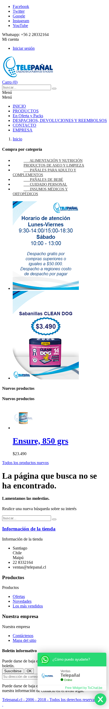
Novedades (22, 601)
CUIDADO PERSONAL (48, 184)
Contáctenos (23, 635)
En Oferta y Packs (28, 115)
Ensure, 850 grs (40, 441)
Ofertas (19, 596)
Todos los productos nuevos (25, 462)
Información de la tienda (29, 529)
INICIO (19, 106)
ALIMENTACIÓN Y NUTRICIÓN (56, 161)
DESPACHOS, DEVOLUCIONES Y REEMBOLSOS (60, 120)
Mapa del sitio (24, 640)
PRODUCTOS (26, 111)
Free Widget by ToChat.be (83, 688)
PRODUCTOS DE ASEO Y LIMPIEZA (54, 165)
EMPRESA (23, 130)
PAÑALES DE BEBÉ (46, 180)
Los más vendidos (28, 606)
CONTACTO (24, 125)
